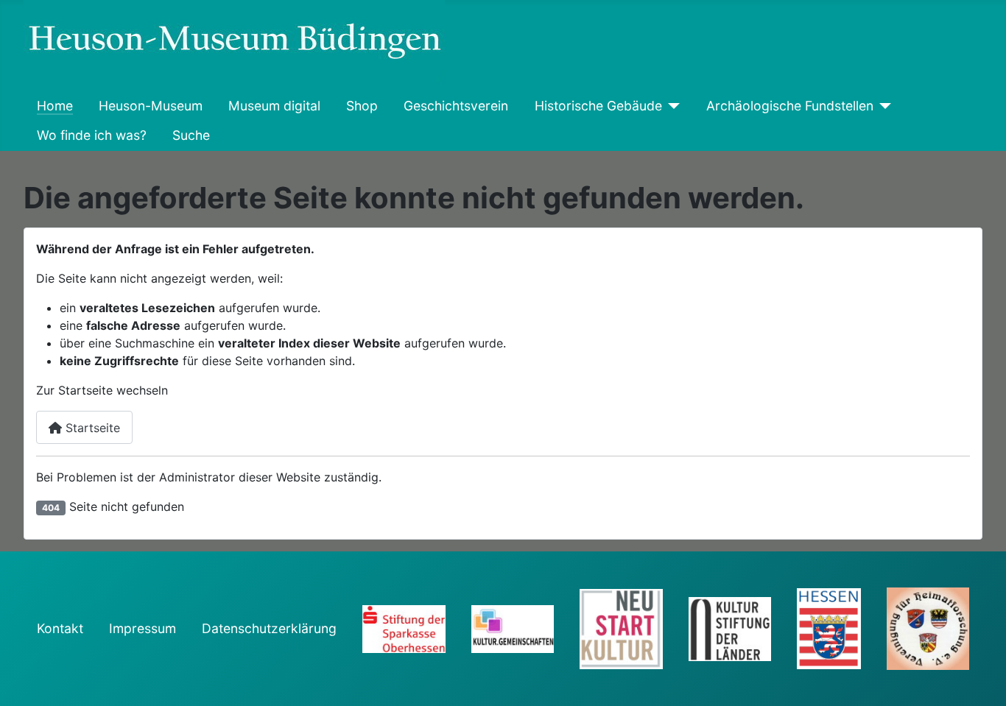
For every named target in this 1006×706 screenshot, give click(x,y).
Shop (362, 105)
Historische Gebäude (598, 105)
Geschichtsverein (456, 105)
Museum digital (274, 105)
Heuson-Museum (151, 105)
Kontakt (60, 628)
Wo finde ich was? (92, 135)
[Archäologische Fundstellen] (882, 106)
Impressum (142, 628)
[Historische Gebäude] (671, 106)
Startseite (91, 427)
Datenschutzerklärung (269, 628)
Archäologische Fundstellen (789, 105)
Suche (191, 135)
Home (55, 105)
